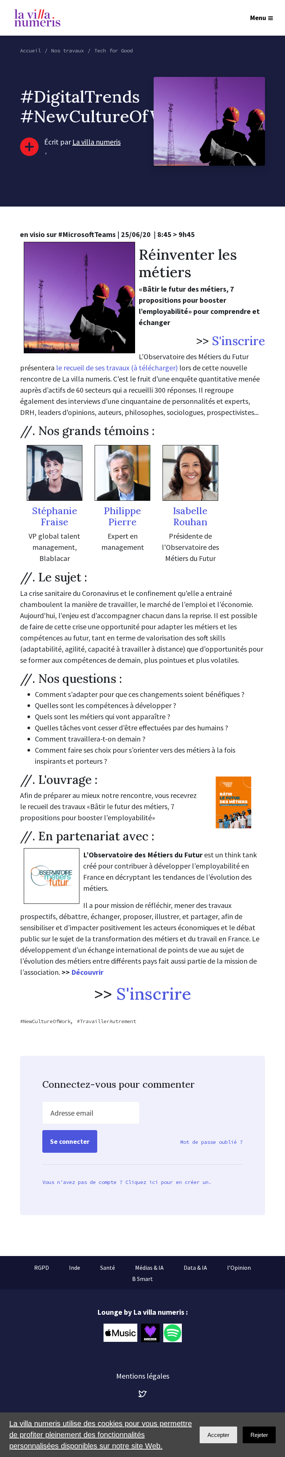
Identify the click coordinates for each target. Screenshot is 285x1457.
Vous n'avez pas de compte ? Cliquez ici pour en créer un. (127, 1182)
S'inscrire (238, 340)
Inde (74, 1267)
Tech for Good (113, 50)
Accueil (30, 50)
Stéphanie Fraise (54, 516)
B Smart (142, 1278)
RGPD (41, 1267)
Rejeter (259, 1435)
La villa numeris (96, 141)
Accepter (218, 1435)
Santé (107, 1267)
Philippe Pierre (122, 516)
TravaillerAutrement (108, 1021)
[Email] (15, 1360)
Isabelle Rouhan (190, 516)
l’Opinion (239, 1267)
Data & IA (195, 1267)
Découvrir (87, 972)
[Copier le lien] (15, 1339)
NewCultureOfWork (47, 1021)
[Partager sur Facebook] (15, 1403)
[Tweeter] (15, 1381)
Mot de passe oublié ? (211, 1142)
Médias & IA (149, 1267)
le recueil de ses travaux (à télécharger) (117, 367)
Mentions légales (142, 1375)
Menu (258, 17)
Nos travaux (67, 50)
